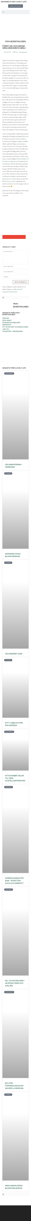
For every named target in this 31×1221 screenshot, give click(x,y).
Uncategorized (23, 52)
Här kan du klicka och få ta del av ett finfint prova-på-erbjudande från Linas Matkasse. (15, 161)
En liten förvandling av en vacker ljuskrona (14, 1085)
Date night (7, 320)
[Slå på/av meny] (15, 23)
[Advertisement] (15, 216)
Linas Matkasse (22, 139)
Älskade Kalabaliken (11, 322)
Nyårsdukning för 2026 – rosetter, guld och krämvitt (14, 880)
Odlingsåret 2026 (13, 654)
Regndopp (6, 325)
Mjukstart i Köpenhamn (12, 331)
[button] (4, 237)
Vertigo (5, 318)
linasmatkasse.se (6, 179)
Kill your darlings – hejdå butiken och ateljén (15, 983)
